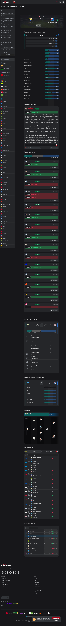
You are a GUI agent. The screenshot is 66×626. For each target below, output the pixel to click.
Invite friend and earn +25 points (8, 27)
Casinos (39, 2)
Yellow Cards (27, 80)
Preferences (56, 620)
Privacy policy (38, 590)
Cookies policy (41, 620)
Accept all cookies (56, 618)
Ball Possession (27, 77)
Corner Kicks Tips (7, 49)
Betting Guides (5, 591)
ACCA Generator (6, 15)
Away (34, 455)
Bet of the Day (6, 32)
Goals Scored (29, 399)
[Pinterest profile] (8, 572)
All (26, 455)
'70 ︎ (56, 43)
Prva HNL (11, 7)
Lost (28, 396)
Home (29, 455)
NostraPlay (55, 2)
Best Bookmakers (32, 2)
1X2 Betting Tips (6, 45)
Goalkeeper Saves (28, 83)
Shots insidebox (27, 62)
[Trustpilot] (10, 613)
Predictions (19, 2)
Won (28, 390)
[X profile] (5, 572)
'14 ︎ (56, 38)
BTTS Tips (5, 52)
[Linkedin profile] (13, 572)
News (47, 2)
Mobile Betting (5, 588)
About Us (37, 584)
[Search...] (60, 2)
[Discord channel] (19, 572)
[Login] (63, 2)
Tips (3, 7)
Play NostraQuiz (6, 24)
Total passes (27, 86)
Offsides (26, 74)
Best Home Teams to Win (8, 47)
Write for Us (37, 586)
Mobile (44, 2)
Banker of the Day (7, 42)
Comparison (5, 584)
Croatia (7, 7)
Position (28, 387)
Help (50, 2)
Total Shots (26, 56)
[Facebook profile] (2, 572)
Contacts (37, 582)
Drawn (28, 393)
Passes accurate (27, 89)
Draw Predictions (7, 40)
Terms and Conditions (39, 588)
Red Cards (26, 98)
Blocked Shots (27, 59)
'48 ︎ (56, 40)
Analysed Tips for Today (8, 13)
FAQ (36, 580)
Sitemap (36, 591)
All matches (5, 11)
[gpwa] (15, 613)
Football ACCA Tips (7, 30)
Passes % (26, 92)
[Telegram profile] (16, 572)
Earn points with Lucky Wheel (8, 21)
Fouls (25, 68)
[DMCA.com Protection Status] (31, 613)
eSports (4, 590)
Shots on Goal (27, 50)
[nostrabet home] (6, 565)
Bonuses (25, 2)
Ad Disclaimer (38, 593)
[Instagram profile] (10, 572)
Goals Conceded (30, 402)
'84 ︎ (56, 46)
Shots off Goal (27, 53)
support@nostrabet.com (6, 606)
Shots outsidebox (28, 65)
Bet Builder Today (7, 35)
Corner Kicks (27, 71)
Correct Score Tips (7, 37)
